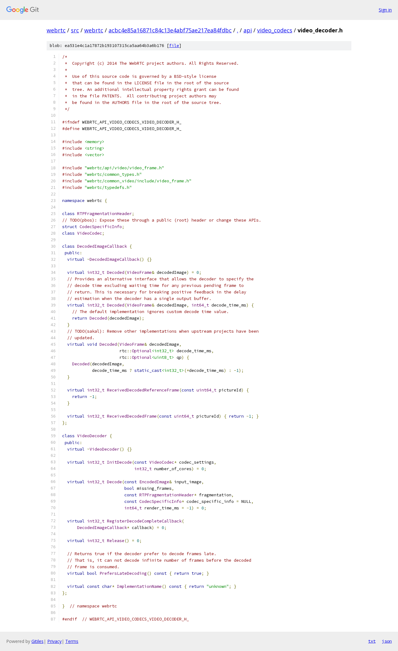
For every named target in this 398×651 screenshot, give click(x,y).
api (247, 30)
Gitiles (37, 641)
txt (372, 641)
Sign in (385, 10)
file (174, 45)
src (75, 30)
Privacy (54, 641)
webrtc (56, 30)
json (387, 641)
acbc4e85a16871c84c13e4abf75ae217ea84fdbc (170, 30)
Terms (71, 641)
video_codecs (274, 30)
